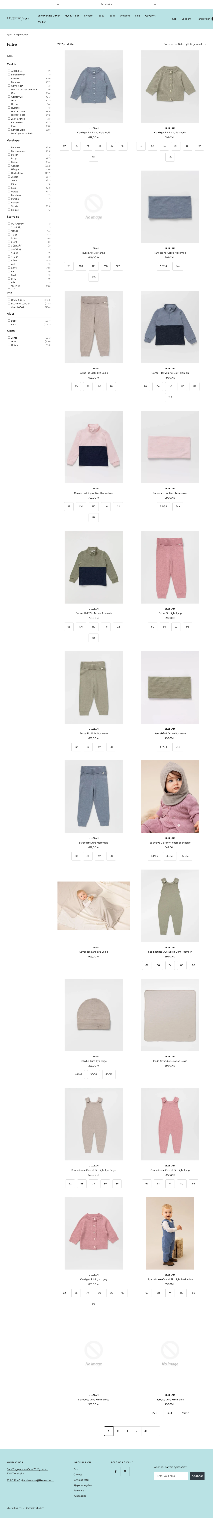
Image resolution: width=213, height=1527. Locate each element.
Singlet (14, 210)
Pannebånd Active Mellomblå (170, 252)
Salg (137, 15)
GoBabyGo (17, 96)
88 (145, 1431)
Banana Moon (18, 74)
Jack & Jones (18, 118)
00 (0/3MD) (17, 223)
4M (13, 264)
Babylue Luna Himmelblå (170, 1399)
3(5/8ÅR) (16, 249)
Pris (9, 293)
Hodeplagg (17, 173)
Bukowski (16, 78)
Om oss (78, 1474)
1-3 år (14, 234)
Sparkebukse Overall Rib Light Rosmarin (170, 951)
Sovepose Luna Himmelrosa (93, 1399)
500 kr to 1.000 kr (20, 303)
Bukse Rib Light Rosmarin (94, 733)
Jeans (14, 180)
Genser (15, 165)
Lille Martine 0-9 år (49, 15)
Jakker (14, 176)
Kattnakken (17, 122)
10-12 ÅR (15, 286)
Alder (10, 313)
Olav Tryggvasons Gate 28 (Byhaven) (27, 1469)
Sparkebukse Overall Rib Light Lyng (170, 1170)
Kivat (13, 126)
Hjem (9, 34)
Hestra (14, 104)
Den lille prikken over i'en (24, 89)
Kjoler (14, 187)
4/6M (14, 260)
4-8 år (14, 256)
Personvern (80, 1490)
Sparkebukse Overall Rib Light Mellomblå (170, 1279)
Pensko (15, 199)
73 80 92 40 (13, 1480)
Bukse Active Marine (93, 252)
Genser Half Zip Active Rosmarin (94, 613)
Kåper (14, 184)
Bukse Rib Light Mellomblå (93, 842)
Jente (14, 337)
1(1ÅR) (14, 231)
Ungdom (125, 15)
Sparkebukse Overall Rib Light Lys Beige (93, 1170)
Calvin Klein (17, 85)
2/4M (14, 242)
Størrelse (13, 216)
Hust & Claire (18, 111)
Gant (13, 93)
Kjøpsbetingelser (83, 1485)
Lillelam (94, 128)
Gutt (13, 341)
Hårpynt (15, 169)
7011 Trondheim (15, 1473)
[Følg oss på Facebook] (115, 1471)
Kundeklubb (80, 1495)
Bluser (14, 154)
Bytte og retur (81, 1479)
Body (13, 158)
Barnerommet (18, 151)
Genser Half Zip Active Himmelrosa (93, 493)
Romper (15, 202)
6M (12, 271)
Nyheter (88, 15)
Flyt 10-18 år (72, 15)
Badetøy (15, 147)
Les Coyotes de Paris (22, 133)
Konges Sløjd (18, 129)
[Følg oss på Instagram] (124, 1471)
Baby (101, 15)
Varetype (13, 140)
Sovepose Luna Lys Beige (93, 951)
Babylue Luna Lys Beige (94, 1061)
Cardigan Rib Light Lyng (93, 1279)
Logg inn (186, 18)
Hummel (15, 107)
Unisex (14, 345)
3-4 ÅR (14, 253)
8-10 (13, 278)
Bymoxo (15, 82)
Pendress (16, 195)
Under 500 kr (18, 300)
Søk (174, 18)
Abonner (197, 1476)
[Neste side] (155, 1431)
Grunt (14, 100)
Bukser (14, 162)
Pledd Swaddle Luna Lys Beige (170, 1061)
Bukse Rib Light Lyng (170, 613)
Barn (112, 15)
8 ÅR (13, 275)
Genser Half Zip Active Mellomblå (170, 372)
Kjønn (11, 330)
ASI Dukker (17, 71)
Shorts (14, 206)
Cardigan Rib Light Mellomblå (93, 132)
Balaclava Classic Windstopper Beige (170, 842)
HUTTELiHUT (18, 115)
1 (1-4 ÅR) (16, 227)
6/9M (14, 267)
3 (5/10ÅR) (16, 245)
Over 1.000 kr (18, 307)
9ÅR (13, 282)
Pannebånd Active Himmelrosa (170, 493)
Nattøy (14, 191)
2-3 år (14, 238)
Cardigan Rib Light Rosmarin (170, 132)
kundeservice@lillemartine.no (38, 1480)
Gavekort (150, 15)
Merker (42, 21)
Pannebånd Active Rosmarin (170, 733)
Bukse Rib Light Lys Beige (94, 372)
